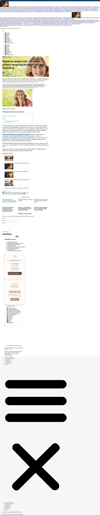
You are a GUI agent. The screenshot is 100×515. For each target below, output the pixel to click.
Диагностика (9, 40)
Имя (3, 218)
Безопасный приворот (9, 357)
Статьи (7, 36)
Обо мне (8, 34)
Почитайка (10, 322)
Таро (9, 321)
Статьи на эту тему (9, 122)
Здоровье (10, 316)
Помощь (8, 41)
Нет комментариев (6, 191)
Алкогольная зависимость (10, 358)
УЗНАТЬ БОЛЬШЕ (15, 273)
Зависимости (11, 315)
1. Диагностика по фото (12, 242)
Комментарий (5, 231)
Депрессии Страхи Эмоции (14, 311)
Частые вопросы (12, 308)
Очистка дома (7, 363)
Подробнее (15, 299)
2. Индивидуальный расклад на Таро (15, 243)
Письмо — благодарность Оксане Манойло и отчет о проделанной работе (24, 208)
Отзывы (7, 37)
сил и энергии (37, 137)
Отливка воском (8, 362)
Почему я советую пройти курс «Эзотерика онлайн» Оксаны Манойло (40, 208)
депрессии (32, 127)
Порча (9, 320)
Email (4, 220)
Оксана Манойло (4, 26)
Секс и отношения (12, 314)
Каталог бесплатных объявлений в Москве (11, 512)
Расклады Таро (8, 359)
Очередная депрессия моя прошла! (12, 120)
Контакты (8, 39)
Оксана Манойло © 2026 (17, 514)
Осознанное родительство (14, 313)
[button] (35, 433)
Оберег (6, 364)
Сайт (3, 223)
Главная (7, 33)
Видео (7, 35)
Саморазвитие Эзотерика (14, 310)
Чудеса (3, 190)
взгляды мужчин (6, 145)
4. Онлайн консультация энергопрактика (16, 246)
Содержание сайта (11, 305)
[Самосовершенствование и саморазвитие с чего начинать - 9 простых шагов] (15, 192)
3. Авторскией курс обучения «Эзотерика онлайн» (13, 245)
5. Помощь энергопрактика (13, 248)
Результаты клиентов (7, 56)
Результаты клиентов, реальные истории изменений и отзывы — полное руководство (8, 209)
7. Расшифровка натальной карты (14, 250)
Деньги (10, 319)
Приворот (10, 317)
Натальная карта (9, 42)
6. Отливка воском (11, 249)
